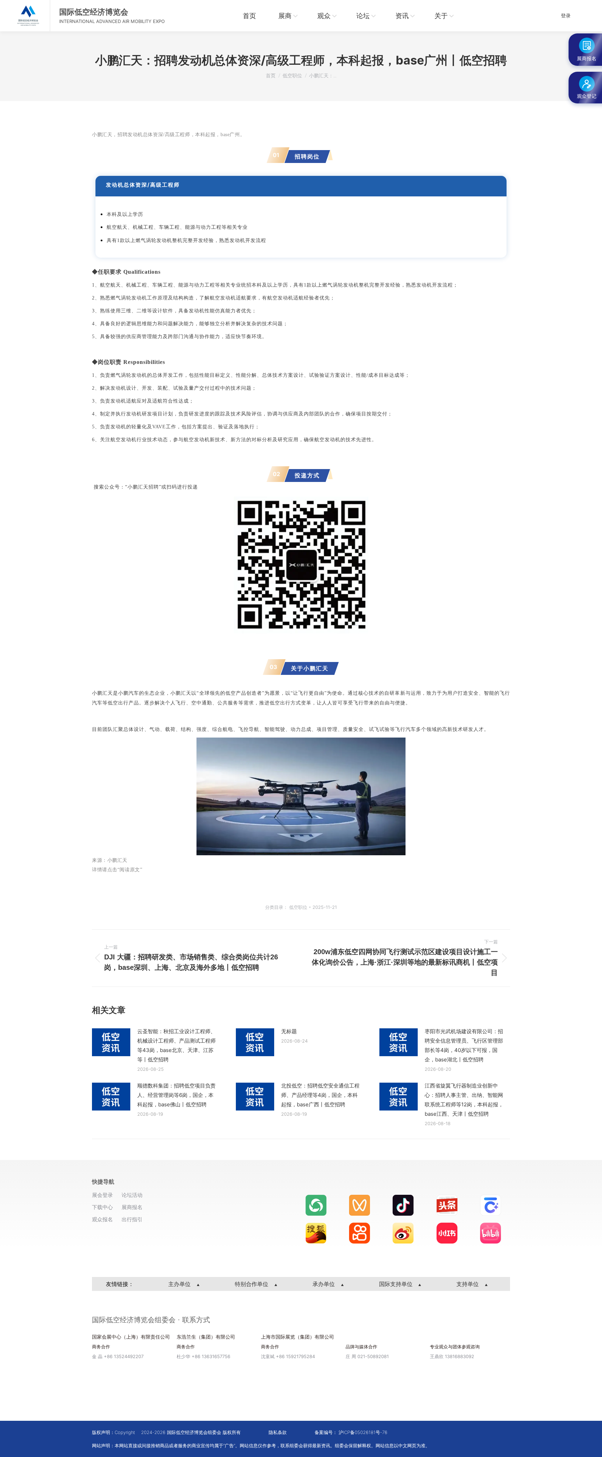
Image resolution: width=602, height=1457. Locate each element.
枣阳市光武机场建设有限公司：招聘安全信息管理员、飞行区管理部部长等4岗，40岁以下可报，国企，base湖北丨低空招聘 (464, 1045)
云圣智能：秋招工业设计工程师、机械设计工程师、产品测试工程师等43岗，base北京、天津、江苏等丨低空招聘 (176, 1045)
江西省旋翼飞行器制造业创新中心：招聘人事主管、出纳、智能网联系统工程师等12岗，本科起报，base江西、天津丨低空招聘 (464, 1099)
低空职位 (298, 907)
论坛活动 (132, 1195)
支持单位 (468, 1283)
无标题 (289, 1031)
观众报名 (102, 1219)
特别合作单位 (252, 1283)
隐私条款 (278, 1432)
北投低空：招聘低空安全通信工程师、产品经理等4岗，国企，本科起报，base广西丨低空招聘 (320, 1095)
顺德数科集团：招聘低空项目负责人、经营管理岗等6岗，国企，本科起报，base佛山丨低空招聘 (176, 1095)
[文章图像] (111, 1042)
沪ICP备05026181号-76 (363, 1432)
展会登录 (102, 1195)
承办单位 (324, 1283)
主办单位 (180, 1283)
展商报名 (132, 1207)
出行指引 (132, 1219)
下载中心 (102, 1207)
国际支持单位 (396, 1283)
